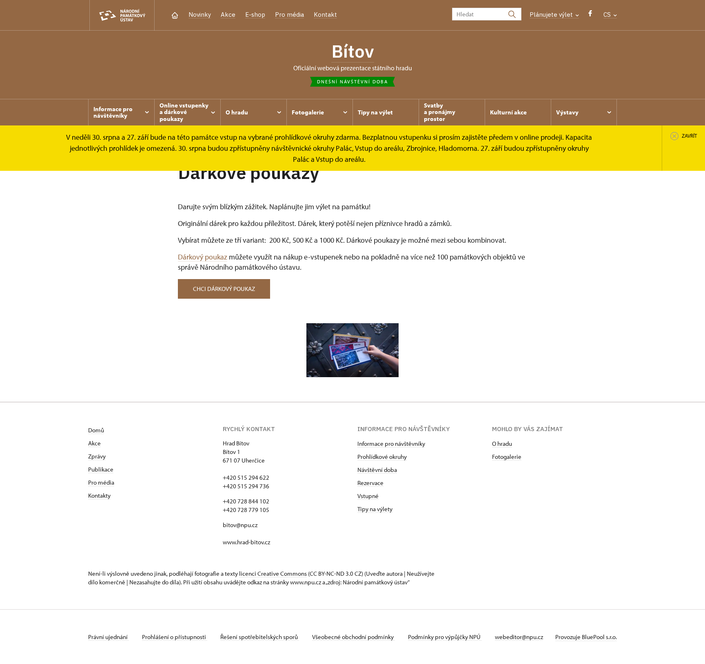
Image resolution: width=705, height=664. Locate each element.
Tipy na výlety (374, 509)
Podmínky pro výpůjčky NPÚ (445, 637)
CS (607, 14)
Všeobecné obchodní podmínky (353, 637)
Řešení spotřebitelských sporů (259, 637)
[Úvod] (175, 14)
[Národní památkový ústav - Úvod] (122, 15)
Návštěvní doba (377, 470)
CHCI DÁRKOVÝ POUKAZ (224, 289)
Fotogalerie (506, 457)
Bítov (352, 51)
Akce (228, 14)
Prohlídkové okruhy (382, 457)
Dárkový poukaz (202, 257)
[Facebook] (590, 15)
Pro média (289, 14)
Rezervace (370, 483)
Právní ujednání (108, 637)
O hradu (502, 443)
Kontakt (325, 14)
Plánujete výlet (552, 14)
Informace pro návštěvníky (391, 443)
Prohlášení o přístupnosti (174, 637)
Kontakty (99, 495)
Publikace (100, 469)
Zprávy (97, 456)
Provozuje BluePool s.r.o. (586, 637)
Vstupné (368, 496)
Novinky (199, 14)
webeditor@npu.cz (519, 637)
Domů (96, 430)
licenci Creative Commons (273, 573)
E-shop (255, 14)
